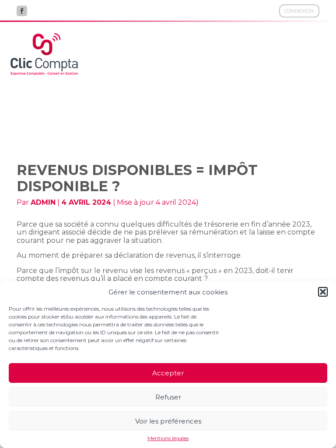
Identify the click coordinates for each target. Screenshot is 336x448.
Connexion (299, 11)
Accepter (168, 373)
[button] (322, 291)
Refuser (168, 397)
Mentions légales (168, 438)
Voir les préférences (168, 421)
